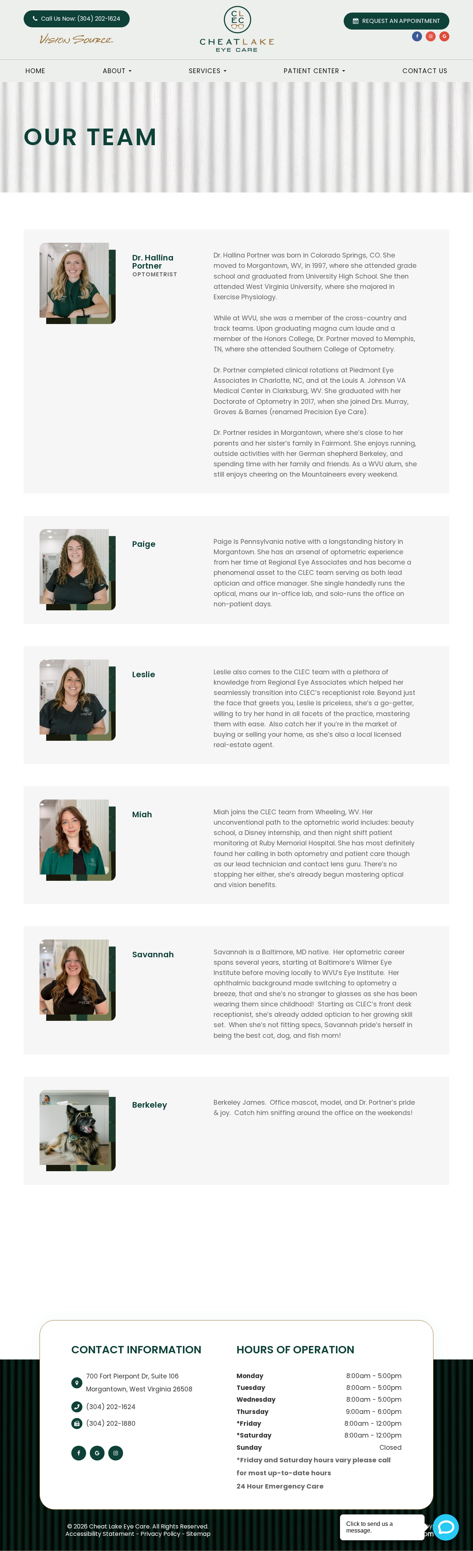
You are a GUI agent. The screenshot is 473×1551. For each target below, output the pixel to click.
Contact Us (425, 71)
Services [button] (205, 71)
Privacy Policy (160, 1534)
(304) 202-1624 (111, 1407)
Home (35, 71)
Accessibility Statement (100, 1534)
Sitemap (198, 1534)
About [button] (114, 71)
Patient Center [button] (311, 71)
